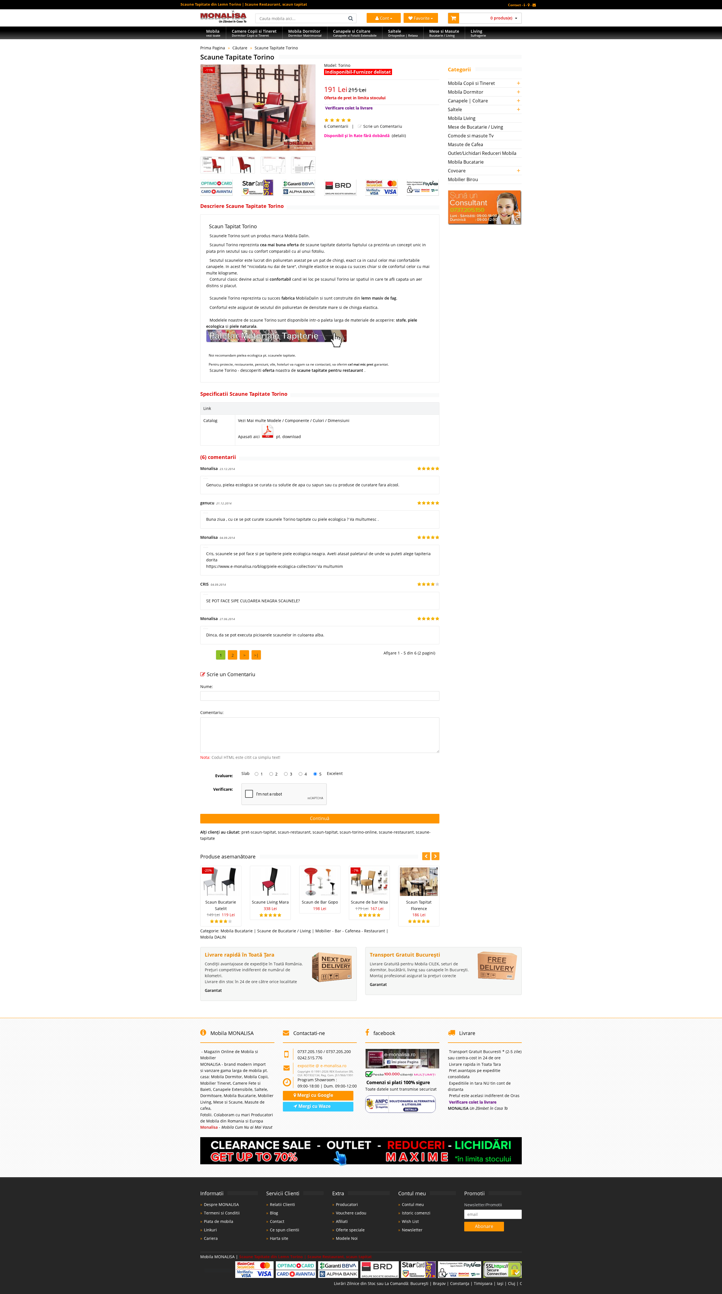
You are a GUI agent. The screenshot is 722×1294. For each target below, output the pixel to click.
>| (256, 655)
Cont (384, 18)
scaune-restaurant (396, 832)
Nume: (206, 686)
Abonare (484, 1226)
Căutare (239, 47)
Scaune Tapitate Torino (276, 47)
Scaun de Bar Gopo (320, 902)
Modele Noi (347, 1238)
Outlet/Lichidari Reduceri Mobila (482, 153)
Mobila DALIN (213, 937)
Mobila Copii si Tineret (471, 83)
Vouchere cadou (351, 1213)
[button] (435, 856)
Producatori (347, 1204)
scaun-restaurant (294, 832)
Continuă (319, 818)
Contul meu (413, 1204)
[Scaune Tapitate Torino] (258, 108)
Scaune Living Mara (270, 902)
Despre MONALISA (221, 1204)
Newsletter (412, 1230)
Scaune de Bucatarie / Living (284, 930)
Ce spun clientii (284, 1230)
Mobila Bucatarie (237, 930)
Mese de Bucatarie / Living (475, 127)
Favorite (422, 18)
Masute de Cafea (465, 144)
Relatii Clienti (282, 1204)
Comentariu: (212, 712)
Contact (277, 1221)
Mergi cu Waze (314, 1106)
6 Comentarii (336, 126)
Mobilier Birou (463, 179)
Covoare (457, 171)
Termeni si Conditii (222, 1213)
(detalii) (399, 135)
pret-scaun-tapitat (258, 832)
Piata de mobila (218, 1221)
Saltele (455, 109)
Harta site (279, 1238)
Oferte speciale (350, 1230)
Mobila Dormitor (465, 92)
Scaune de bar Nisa (369, 902)
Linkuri (210, 1230)
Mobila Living (462, 118)
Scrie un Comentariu (382, 126)
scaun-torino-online (358, 832)
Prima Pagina (212, 47)
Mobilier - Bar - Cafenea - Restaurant (350, 930)
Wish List (410, 1221)
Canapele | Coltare (468, 101)
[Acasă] (223, 21)
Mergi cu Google (314, 1095)
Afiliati (342, 1221)
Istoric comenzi (416, 1213)
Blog (274, 1213)
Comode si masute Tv (471, 136)
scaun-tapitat (325, 832)
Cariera (211, 1238)
